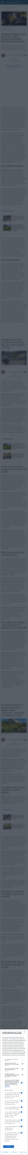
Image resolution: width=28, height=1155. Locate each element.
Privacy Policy (22, 1152)
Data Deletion (5, 1152)
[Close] (24, 1032)
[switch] (22, 1063)
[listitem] (14, 1060)
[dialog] (14, 1092)
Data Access (14, 1152)
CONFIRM (8, 1146)
